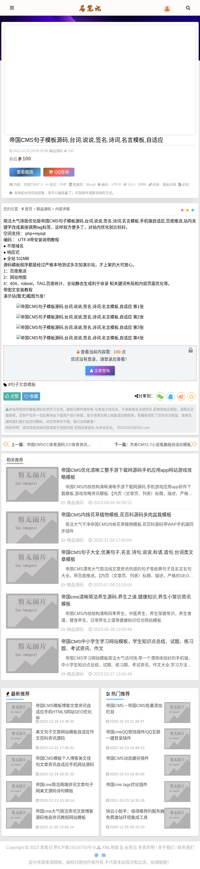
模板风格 (169, 184)
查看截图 (25, 172)
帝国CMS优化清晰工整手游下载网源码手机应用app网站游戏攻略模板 (126, 474)
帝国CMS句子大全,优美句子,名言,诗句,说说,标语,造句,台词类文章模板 (127, 556)
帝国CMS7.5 (33, 184)
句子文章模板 (23, 384)
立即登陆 (102, 371)
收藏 (34, 396)
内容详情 (62, 209)
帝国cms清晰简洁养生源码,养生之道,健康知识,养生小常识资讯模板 (126, 600)
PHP (63, 184)
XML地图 (110, 847)
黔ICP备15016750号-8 (75, 847)
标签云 (130, 847)
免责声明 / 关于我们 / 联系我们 (166, 847)
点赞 (14, 396)
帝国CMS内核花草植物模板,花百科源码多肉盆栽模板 (116, 514)
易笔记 (46, 847)
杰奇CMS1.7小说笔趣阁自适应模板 (160, 444)
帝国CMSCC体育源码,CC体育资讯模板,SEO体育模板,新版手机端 (84, 444)
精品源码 (56, 151)
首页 (28, 209)
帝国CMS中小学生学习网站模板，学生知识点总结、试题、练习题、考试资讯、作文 (127, 645)
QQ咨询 (61, 172)
